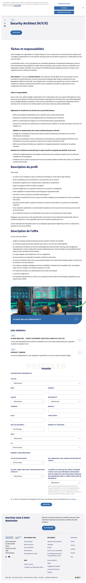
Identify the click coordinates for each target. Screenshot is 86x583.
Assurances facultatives (54, 541)
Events (73, 545)
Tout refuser (64, 8)
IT (12, 20)
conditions (73, 499)
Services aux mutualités (54, 550)
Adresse (51, 406)
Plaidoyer (50, 544)
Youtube (9, 556)
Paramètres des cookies (30, 577)
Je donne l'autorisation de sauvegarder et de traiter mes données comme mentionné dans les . (45, 499)
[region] (43, 8)
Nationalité (52, 397)
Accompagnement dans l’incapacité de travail (54, 555)
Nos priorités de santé (30, 553)
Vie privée (41, 577)
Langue (13, 397)
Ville (12, 415)
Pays (12, 434)
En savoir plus (17, 5)
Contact (73, 549)
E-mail (5, 26)
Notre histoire (28, 541)
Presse (73, 541)
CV (11, 443)
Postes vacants (28, 564)
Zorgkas (49, 572)
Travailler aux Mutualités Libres (33, 567)
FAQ (72, 557)
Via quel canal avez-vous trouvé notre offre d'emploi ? (28, 471)
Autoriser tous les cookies (64, 12)
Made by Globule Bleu (78, 577)
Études (49, 547)
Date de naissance (17, 425)
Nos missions (28, 550)
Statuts (73, 553)
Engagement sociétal (53, 566)
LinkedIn (4, 23)
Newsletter (74, 537)
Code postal (52, 415)
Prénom (51, 388)
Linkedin (6, 556)
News (49, 563)
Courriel (14, 406)
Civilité (13, 379)
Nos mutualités (28, 547)
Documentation (52, 560)
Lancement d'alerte (53, 569)
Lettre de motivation (19, 458)
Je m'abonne (48, 528)
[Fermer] (83, 8)
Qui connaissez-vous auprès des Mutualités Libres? (64, 459)
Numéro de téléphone (56, 425)
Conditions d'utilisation (51, 577)
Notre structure (29, 544)
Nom (12, 388)
